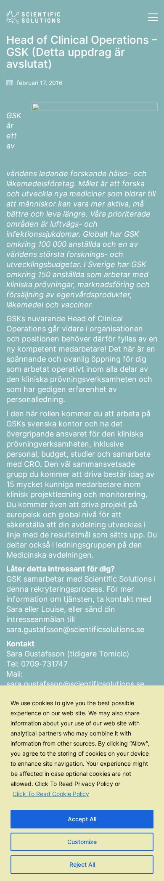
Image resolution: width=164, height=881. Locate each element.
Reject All (82, 864)
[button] (153, 17)
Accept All (82, 819)
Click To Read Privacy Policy (74, 783)
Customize (82, 841)
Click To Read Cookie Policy (51, 793)
